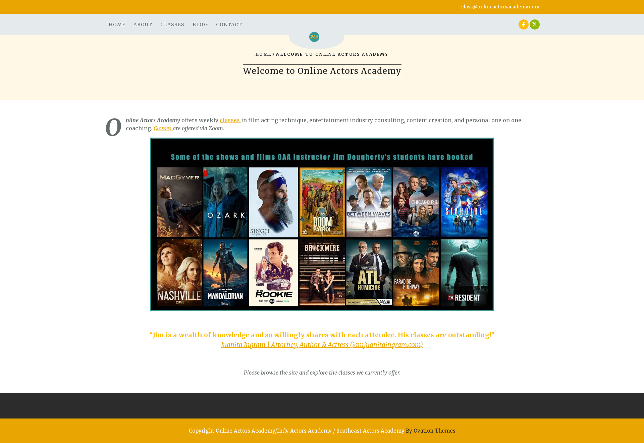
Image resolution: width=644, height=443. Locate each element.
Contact (229, 24)
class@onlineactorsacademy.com (500, 7)
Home (117, 24)
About (142, 24)
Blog (200, 24)
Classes (172, 24)
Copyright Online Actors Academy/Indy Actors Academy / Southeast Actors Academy (322, 431)
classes (230, 120)
